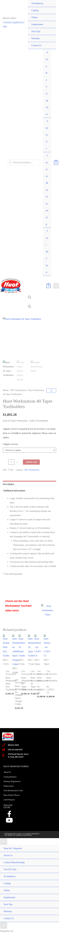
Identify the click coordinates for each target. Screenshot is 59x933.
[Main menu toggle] (56, 286)
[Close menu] (3, 841)
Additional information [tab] (14, 490)
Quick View (6, 662)
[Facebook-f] (9, 814)
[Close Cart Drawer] (3, 925)
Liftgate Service (10, 444)
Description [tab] (8, 484)
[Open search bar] (29, 297)
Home (5, 390)
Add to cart (31, 462)
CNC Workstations (18, 390)
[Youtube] (9, 820)
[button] (51, 321)
